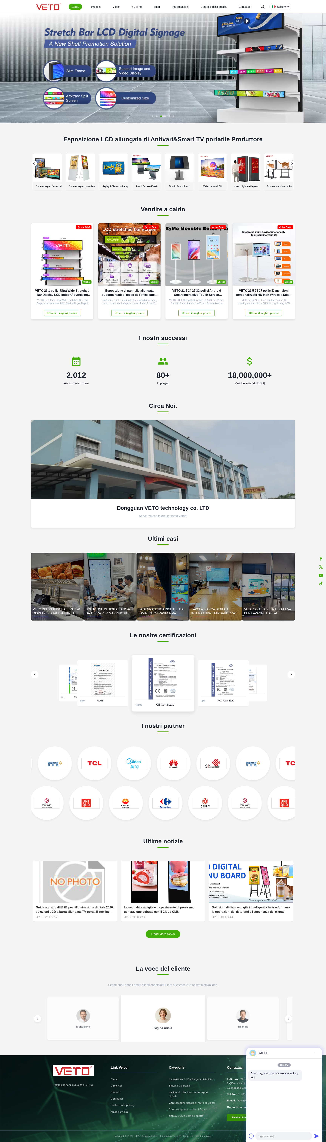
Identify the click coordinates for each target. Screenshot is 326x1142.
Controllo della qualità (214, 6)
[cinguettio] (321, 567)
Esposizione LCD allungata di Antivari (191, 1079)
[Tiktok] (321, 583)
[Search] (262, 6)
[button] (6, 68)
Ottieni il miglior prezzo (62, 313)
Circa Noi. (116, 1085)
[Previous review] (37, 1018)
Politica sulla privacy (123, 1105)
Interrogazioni (180, 6)
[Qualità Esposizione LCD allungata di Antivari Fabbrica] (163, 121)
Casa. (75, 6)
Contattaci (245, 6)
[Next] (292, 163)
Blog (157, 6)
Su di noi (137, 6)
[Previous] (34, 163)
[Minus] (316, 1053)
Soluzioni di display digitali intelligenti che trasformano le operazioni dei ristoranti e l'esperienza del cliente (251, 909)
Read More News (163, 934)
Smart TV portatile (180, 1085)
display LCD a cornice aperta (186, 1115)
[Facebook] (321, 558)
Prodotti (96, 6)
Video (116, 6)
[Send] (317, 1136)
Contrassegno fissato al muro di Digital (192, 1102)
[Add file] (251, 1136)
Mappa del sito (119, 1111)
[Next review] (288, 1018)
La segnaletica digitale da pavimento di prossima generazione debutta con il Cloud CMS (159, 909)
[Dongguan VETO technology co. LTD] (49, 6)
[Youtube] (321, 575)
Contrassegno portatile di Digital (188, 1109)
